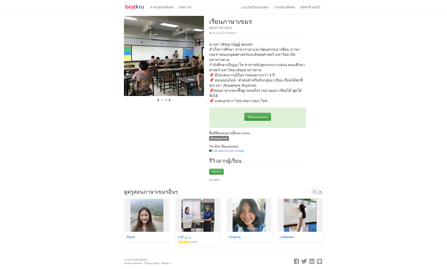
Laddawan (287, 236)
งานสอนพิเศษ (284, 6)
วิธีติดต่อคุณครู (257, 116)
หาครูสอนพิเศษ (161, 6)
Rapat (130, 236)
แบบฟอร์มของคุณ (255, 6)
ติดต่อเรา (166, 263)
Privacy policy (151, 263)
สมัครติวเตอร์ (310, 6)
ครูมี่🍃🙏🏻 (184, 236)
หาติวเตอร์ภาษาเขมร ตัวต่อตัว (228, 150)
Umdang (234, 236)
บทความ (184, 6)
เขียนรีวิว (216, 171)
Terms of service (133, 263)
